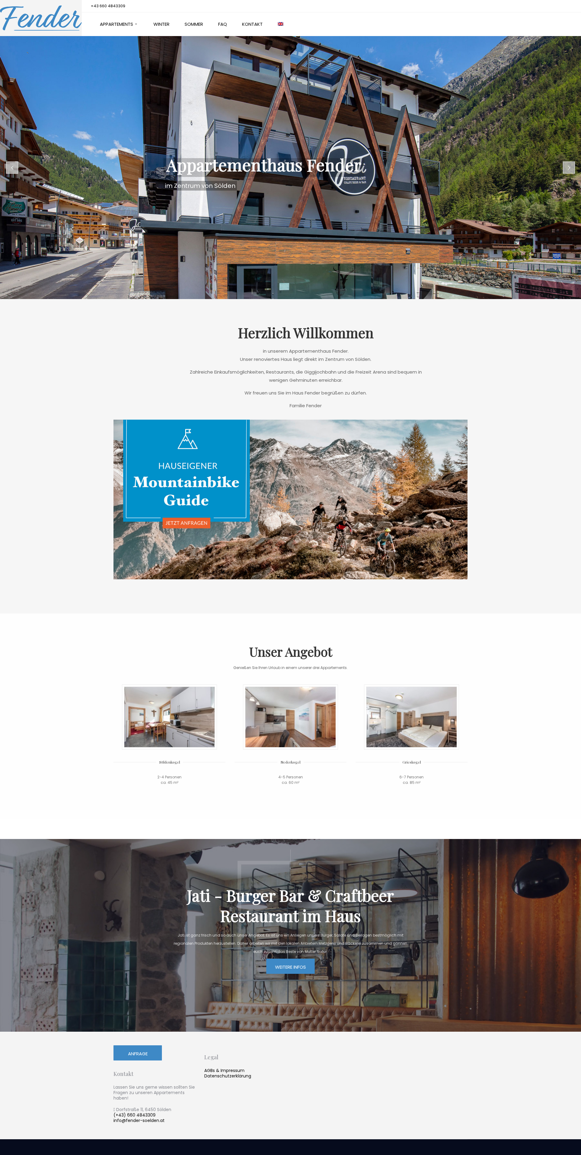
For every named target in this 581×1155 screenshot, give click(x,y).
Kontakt (252, 24)
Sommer (194, 24)
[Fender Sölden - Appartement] (41, 18)
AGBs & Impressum (224, 1070)
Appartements (116, 24)
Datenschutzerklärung (227, 1076)
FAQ (222, 24)
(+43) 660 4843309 (134, 1115)
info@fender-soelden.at (139, 1120)
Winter (161, 24)
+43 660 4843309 (108, 6)
